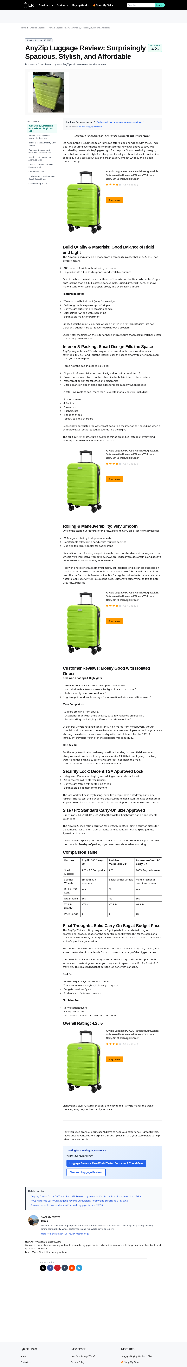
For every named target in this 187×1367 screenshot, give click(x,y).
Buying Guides (80, 5)
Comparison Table (36, 171)
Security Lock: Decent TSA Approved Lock (39, 158)
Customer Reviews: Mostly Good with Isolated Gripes (39, 151)
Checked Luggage (37, 27)
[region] (112, 887)
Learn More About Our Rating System (46, 1252)
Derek (44, 1221)
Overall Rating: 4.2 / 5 (37, 183)
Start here (46, 5)
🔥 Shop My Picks (103, 5)
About (23, 1356)
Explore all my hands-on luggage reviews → (120, 122)
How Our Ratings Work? (83, 1356)
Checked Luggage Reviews (86, 1172)
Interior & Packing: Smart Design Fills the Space (39, 137)
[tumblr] (65, 1268)
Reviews (63, 5)
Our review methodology (77, 1233)
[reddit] (72, 1268)
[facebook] (50, 1268)
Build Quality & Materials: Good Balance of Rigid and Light (40, 128)
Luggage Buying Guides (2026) (136, 1356)
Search (159, 5)
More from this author (52, 1233)
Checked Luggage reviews (90, 126)
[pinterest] (57, 1268)
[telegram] (79, 1268)
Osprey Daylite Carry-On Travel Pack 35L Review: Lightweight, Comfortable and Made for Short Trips (86, 1196)
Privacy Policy (78, 1362)
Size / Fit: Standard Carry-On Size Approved (40, 165)
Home (23, 27)
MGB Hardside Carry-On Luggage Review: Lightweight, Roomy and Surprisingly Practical (79, 1200)
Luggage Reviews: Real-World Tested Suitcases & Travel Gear (106, 1163)
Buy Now (114, 200)
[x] (43, 1268)
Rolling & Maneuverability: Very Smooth (42, 144)
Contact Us (25, 1362)
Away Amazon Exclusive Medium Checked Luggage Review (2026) (67, 1205)
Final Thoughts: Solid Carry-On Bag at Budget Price (41, 177)
